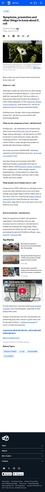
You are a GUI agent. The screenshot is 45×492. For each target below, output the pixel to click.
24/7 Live (15, 3)
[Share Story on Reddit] (13, 36)
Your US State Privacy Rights (10, 483)
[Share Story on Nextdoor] (18, 36)
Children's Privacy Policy (31, 481)
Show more (36, 68)
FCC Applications (20, 485)
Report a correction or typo (11, 338)
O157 (22, 131)
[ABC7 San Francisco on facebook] (4, 468)
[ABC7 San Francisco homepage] (8, 3)
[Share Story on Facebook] (4, 36)
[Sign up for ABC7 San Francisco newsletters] (19, 468)
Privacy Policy (6, 481)
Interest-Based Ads (33, 483)
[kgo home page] (5, 438)
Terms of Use (22, 483)
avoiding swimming (28, 322)
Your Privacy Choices (17, 481)
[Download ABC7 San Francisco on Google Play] (18, 474)
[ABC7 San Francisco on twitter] (9, 468)
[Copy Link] (28, 36)
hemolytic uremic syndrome (30, 166)
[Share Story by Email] (23, 36)
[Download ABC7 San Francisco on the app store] (7, 474)
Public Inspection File (8, 485)
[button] (3, 3)
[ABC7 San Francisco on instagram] (14, 468)
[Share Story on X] (8, 36)
